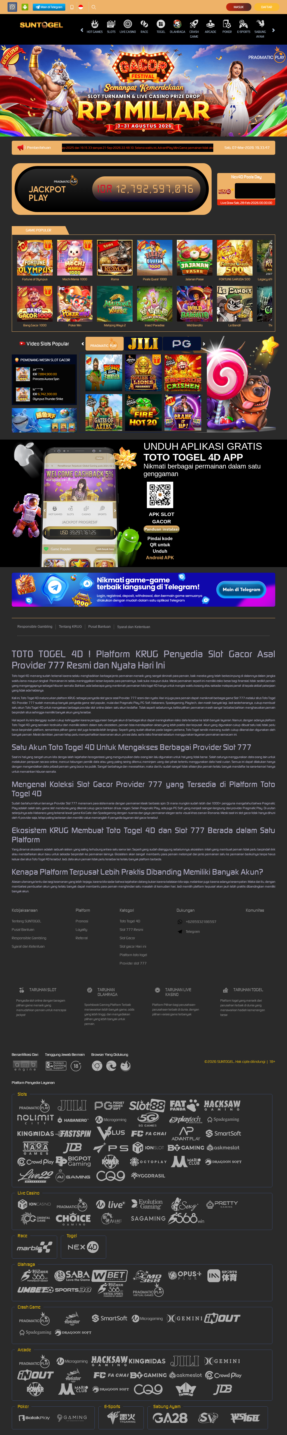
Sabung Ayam (260, 34)
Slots (111, 32)
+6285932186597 (201, 921)
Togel (161, 32)
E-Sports (243, 32)
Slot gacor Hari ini (133, 946)
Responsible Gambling (34, 627)
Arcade (210, 32)
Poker (227, 32)
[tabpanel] (143, 91)
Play (38, 198)
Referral (82, 938)
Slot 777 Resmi (131, 929)
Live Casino (128, 32)
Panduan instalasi (161, 529)
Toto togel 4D (20, 676)
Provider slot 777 (133, 963)
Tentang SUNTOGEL (26, 921)
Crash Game (194, 34)
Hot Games (95, 32)
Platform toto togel (133, 954)
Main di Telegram (52, 7)
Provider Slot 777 (65, 803)
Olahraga (177, 32)
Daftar (266, 7)
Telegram (193, 931)
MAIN (38, 257)
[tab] (104, 344)
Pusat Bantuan (99, 627)
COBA (107, 367)
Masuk (239, 7)
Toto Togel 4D (130, 921)
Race (144, 32)
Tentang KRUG (70, 627)
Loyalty (81, 929)
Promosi (82, 921)
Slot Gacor (127, 938)
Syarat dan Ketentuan (133, 627)
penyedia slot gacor (99, 698)
